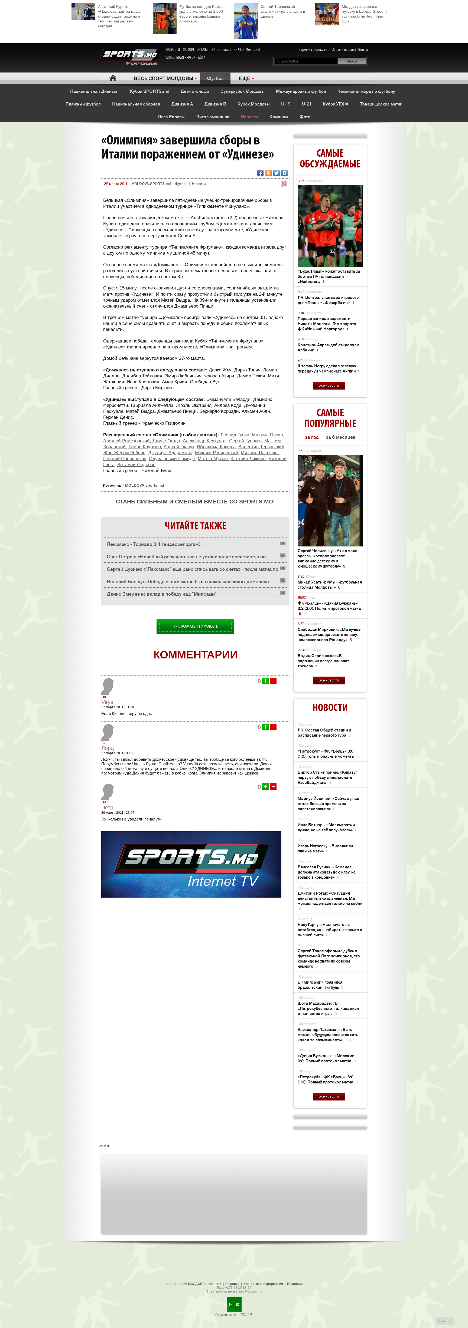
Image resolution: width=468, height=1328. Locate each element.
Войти (363, 50)
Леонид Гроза (234, 434)
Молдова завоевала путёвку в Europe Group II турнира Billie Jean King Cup (364, 13)
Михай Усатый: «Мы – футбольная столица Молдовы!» (330, 584)
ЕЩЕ (245, 78)
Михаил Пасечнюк (260, 452)
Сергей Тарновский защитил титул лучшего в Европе (283, 11)
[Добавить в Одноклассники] (268, 173)
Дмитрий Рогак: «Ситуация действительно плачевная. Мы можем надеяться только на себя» (330, 900)
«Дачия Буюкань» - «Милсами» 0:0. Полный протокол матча (327, 1058)
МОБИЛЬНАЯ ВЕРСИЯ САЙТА (185, 58)
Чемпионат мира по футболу (366, 91)
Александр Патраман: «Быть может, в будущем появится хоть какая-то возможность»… (328, 1034)
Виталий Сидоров (136, 464)
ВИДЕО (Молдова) (247, 50)
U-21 (306, 104)
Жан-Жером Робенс (124, 452)
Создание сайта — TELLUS (234, 1315)
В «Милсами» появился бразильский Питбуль (320, 984)
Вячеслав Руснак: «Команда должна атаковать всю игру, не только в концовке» (327, 871)
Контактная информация (263, 1284)
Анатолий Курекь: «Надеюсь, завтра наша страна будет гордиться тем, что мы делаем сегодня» (119, 16)
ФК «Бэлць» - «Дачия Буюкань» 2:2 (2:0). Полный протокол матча (329, 608)
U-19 (286, 104)
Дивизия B (215, 104)
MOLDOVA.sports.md (144, 485)
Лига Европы (171, 116)
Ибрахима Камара (216, 446)
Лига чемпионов (212, 116)
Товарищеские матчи (381, 104)
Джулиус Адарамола (170, 452)
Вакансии (295, 1284)
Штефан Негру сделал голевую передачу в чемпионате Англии (328, 368)
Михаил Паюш (267, 434)
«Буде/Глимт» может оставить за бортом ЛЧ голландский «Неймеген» (329, 276)
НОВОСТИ (173, 50)
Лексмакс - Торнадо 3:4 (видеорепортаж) (154, 544)
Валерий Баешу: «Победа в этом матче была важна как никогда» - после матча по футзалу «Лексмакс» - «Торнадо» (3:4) (188, 582)
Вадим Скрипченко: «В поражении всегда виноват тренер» (323, 660)
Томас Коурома (144, 446)
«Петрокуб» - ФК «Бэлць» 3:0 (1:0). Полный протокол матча (328, 1079)
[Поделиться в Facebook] (260, 173)
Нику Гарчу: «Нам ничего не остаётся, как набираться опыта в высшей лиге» (330, 929)
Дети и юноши (195, 91)
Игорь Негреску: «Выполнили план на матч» (325, 848)
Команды (278, 116)
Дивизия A (182, 104)
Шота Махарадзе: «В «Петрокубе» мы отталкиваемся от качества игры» (328, 1008)
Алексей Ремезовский (126, 440)
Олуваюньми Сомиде (172, 458)
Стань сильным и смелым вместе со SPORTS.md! (195, 501)
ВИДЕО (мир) (221, 50)
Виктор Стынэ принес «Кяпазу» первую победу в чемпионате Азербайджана (328, 777)
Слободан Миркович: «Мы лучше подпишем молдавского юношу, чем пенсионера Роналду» (329, 634)
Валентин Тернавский (261, 446)
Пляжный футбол (83, 104)
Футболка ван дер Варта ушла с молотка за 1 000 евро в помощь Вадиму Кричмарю (201, 13)
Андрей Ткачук (179, 446)
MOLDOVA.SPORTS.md (151, 183)
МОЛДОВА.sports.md (204, 1284)
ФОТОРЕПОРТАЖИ (196, 50)
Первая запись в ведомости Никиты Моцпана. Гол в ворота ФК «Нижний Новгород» (327, 323)
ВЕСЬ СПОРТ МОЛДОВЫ (163, 78)
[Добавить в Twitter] (276, 173)
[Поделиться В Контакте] (284, 173)
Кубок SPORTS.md (149, 91)
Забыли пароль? (344, 50)
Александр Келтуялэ (204, 440)
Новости (249, 116)
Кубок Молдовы (254, 104)
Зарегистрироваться (314, 50)
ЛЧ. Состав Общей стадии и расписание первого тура (324, 732)
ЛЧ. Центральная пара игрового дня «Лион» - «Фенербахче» (328, 300)
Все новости (329, 386)
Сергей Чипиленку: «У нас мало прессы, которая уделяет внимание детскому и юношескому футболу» (328, 558)
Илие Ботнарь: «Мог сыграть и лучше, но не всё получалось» (327, 827)
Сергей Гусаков (245, 440)
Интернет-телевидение (143, 63)
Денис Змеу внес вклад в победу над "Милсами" (161, 593)
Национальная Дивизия (94, 91)
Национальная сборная (136, 104)
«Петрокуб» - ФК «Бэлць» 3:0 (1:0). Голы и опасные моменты (328, 753)
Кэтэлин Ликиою (248, 458)
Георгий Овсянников (124, 458)
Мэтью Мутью (213, 458)
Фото (305, 116)
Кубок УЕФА (336, 104)
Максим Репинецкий (216, 452)
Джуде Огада (166, 440)
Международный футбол (301, 91)
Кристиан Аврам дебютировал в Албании (328, 347)
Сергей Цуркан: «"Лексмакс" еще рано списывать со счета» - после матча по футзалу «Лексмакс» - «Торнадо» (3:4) (192, 570)
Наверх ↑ (445, 1321)
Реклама (232, 1284)
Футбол (215, 78)
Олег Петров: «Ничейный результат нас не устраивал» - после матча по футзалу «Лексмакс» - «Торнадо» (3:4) (186, 557)
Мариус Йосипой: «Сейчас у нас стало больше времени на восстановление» (328, 803)
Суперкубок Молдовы (242, 91)
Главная (113, 78)
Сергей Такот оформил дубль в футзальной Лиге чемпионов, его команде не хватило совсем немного (329, 958)
